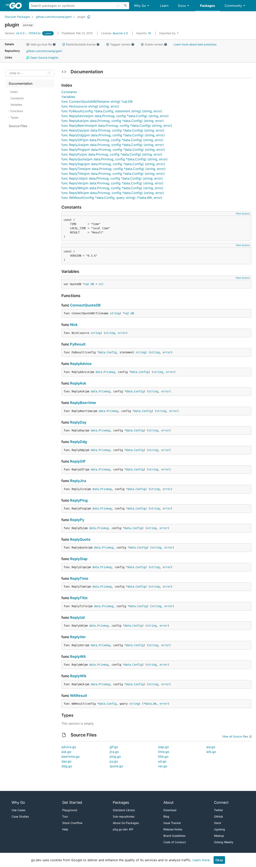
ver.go (162, 766)
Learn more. (201, 860)
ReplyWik (78, 676)
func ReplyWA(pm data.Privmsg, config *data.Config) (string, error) (112, 188)
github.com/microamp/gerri (54, 16)
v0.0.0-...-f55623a (23, 33)
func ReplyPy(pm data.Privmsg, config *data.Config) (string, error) (111, 154)
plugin (81, 16)
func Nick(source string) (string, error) (90, 106)
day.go (66, 761)
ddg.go (66, 766)
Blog (166, 816)
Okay (219, 860)
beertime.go (70, 756)
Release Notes (172, 829)
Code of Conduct (174, 842)
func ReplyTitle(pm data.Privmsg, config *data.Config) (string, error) (113, 174)
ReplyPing (79, 500)
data (102, 352)
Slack (217, 823)
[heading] (17, 5)
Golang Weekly (223, 842)
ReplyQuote (80, 539)
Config (111, 352)
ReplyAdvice (81, 364)
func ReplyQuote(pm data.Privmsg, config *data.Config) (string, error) (114, 159)
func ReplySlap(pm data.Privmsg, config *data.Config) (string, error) (113, 164)
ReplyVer (78, 637)
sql (86, 284)
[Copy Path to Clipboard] (89, 17)
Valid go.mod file (41, 44)
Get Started (72, 802)
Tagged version (120, 44)
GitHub (218, 816)
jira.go (114, 752)
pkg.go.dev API (123, 829)
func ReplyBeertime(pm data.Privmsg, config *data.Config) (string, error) (116, 126)
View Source (243, 213)
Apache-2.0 (120, 33)
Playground (69, 810)
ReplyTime (79, 578)
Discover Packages (17, 16)
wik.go (211, 752)
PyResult (78, 344)
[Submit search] (125, 5)
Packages (207, 6)
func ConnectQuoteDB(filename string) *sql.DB (96, 101)
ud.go (162, 761)
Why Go (140, 6)
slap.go (163, 747)
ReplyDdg (78, 442)
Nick (74, 324)
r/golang (219, 829)
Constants (69, 92)
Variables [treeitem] (16, 104)
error (122, 333)
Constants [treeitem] (17, 98)
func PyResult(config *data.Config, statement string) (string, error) (111, 111)
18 (144, 33)
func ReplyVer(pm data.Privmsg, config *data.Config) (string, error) (112, 183)
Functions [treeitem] (16, 111)
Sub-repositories (123, 816)
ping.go (115, 756)
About (168, 802)
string (115, 313)
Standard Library (124, 810)
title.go (163, 756)
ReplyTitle (79, 598)
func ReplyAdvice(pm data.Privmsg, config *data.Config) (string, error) (115, 116)
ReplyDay (78, 422)
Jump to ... (16, 73)
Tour (65, 816)
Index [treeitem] (14, 91)
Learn (164, 6)
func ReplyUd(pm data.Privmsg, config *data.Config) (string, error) (112, 178)
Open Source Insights (43, 57)
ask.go (66, 752)
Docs (182, 6)
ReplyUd (77, 617)
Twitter (218, 810)
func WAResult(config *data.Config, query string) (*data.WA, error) (111, 198)
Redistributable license (80, 44)
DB (92, 284)
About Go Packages (126, 823)
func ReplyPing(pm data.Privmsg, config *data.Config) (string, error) (113, 150)
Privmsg (109, 372)
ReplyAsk (78, 383)
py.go (114, 761)
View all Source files (235, 736)
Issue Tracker (172, 823)
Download (169, 810)
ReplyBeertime (83, 403)
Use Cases (18, 810)
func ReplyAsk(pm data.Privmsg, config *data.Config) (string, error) (112, 121)
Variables (68, 97)
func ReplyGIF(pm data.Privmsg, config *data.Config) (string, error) (112, 140)
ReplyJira (78, 481)
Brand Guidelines (174, 835)
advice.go (68, 747)
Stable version (154, 44)
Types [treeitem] (14, 117)
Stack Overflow (72, 823)
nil (101, 284)
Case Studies (20, 816)
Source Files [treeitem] (18, 126)
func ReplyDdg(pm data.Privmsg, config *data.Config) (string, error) (113, 135)
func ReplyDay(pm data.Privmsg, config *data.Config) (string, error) (112, 130)
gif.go (114, 747)
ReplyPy (77, 520)
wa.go (210, 747)
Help (65, 829)
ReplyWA (78, 656)
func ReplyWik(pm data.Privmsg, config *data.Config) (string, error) (112, 193)
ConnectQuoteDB (85, 305)
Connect (221, 802)
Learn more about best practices (195, 44)
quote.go (116, 766)
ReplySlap (78, 559)
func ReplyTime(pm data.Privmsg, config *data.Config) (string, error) (113, 169)
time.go (163, 752)
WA (154, 703)
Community (233, 6)
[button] (27, 44)
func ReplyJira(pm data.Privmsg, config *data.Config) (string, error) (112, 145)
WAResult (78, 695)
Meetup (219, 835)
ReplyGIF (78, 461)
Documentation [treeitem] (21, 83)
